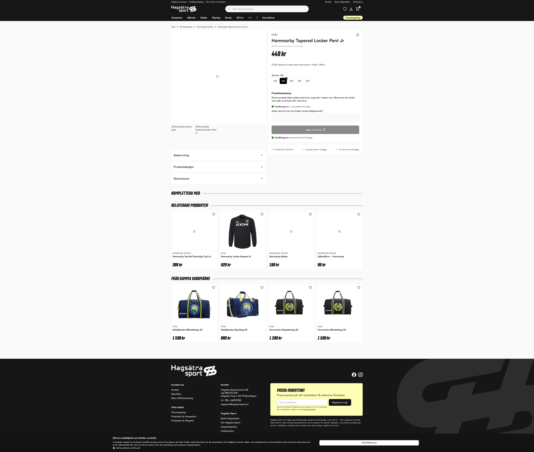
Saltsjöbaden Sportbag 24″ (234, 329)
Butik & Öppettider (342, 2)
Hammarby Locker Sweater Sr (236, 256)
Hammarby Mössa (278, 256)
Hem (173, 27)
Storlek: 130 (278, 75)
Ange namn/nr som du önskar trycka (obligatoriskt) (298, 111)
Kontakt (328, 2)
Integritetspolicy (193, 445)
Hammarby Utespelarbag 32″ (284, 329)
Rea (250, 17)
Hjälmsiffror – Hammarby (331, 256)
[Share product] (357, 34)
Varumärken (268, 17)
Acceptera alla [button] (369, 443)
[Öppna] (345, 9)
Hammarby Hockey (205, 27)
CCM (274, 34)
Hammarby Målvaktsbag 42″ (332, 329)
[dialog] (267, 443)
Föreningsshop (352, 17)
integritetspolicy (310, 409)
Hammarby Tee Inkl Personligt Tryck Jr (191, 256)
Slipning (216, 17)
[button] (218, 155)
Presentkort (358, 2)
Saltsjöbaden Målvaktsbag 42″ (187, 329)
